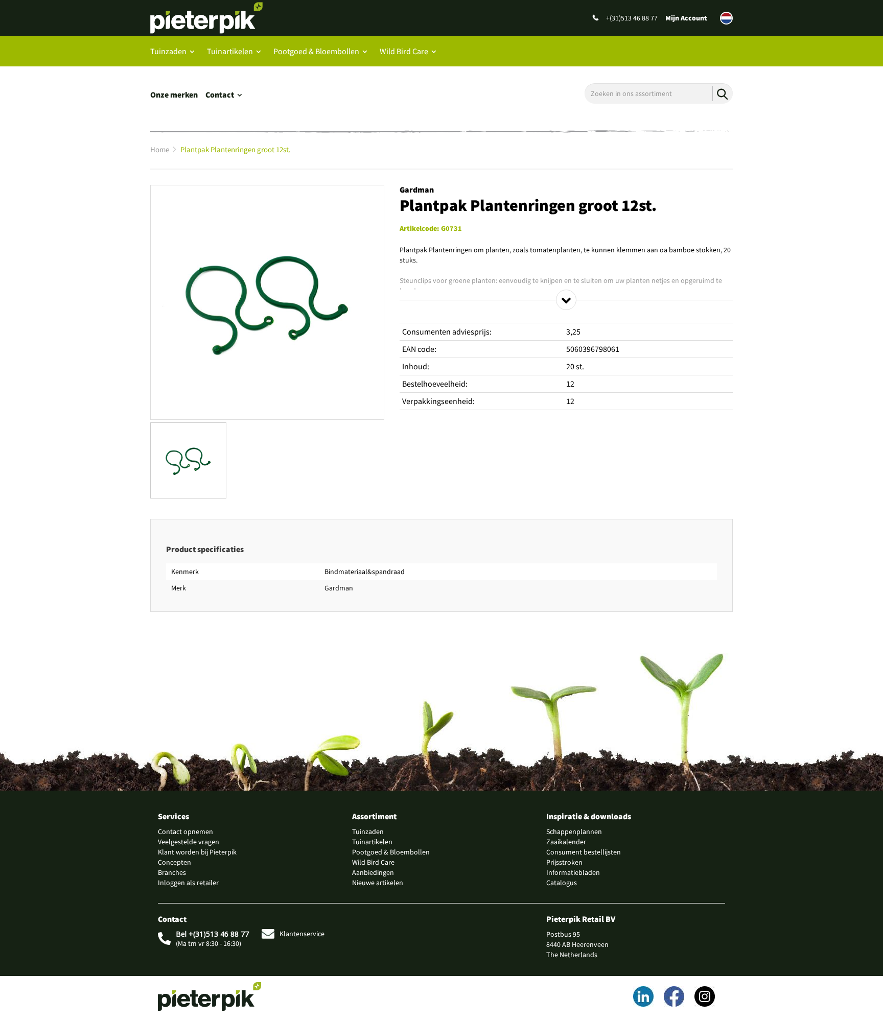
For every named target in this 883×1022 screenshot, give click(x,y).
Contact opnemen (185, 831)
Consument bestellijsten (583, 852)
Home (159, 149)
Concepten (174, 862)
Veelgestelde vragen (188, 841)
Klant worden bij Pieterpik (197, 852)
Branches (172, 872)
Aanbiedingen (373, 872)
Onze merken (174, 94)
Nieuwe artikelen (377, 882)
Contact (219, 94)
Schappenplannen (574, 831)
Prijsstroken (564, 862)
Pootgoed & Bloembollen (316, 51)
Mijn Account (686, 17)
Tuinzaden (168, 51)
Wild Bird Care (404, 51)
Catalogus (561, 882)
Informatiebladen (573, 872)
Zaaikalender (566, 841)
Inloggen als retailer (188, 882)
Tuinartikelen (230, 51)
